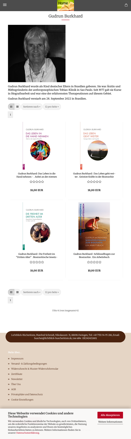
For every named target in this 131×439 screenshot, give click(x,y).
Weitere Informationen (110, 421)
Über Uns (16, 384)
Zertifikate (16, 374)
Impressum (17, 358)
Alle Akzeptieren (110, 415)
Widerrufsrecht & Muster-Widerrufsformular (34, 368)
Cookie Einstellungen (22, 399)
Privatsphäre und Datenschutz (27, 394)
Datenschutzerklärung (27, 433)
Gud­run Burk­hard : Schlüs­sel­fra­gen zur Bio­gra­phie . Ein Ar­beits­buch (94, 255)
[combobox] (31, 107)
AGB (13, 389)
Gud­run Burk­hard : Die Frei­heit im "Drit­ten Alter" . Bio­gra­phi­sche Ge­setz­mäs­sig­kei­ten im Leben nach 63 (36, 255)
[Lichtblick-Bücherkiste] (65, 5)
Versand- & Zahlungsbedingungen (29, 363)
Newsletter (17, 379)
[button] (11, 107)
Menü (5, 5)
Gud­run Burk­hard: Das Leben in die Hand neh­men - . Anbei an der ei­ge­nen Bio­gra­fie (36, 175)
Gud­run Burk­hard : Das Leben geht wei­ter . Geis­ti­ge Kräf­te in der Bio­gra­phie (94, 175)
